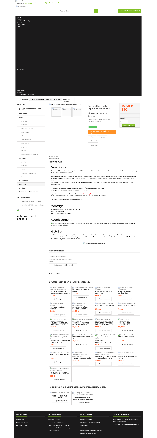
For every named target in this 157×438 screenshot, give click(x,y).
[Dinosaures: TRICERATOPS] (60, 353)
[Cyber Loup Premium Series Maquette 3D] (82, 320)
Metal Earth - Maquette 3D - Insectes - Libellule (59, 373)
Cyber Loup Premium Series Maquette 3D (80, 324)
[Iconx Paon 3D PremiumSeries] (128, 320)
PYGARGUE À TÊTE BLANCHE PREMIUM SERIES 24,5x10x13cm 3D (60, 342)
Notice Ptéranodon (57, 256)
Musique (22, 188)
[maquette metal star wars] (78, 1)
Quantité (123, 118)
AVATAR (21, 57)
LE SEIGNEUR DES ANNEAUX (24, 66)
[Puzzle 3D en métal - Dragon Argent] (82, 304)
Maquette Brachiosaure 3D (82, 338)
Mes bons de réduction (88, 433)
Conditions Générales (55, 422)
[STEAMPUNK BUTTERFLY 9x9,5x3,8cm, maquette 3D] (105, 320)
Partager (102, 137)
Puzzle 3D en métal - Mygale (58, 308)
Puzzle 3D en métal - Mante (80, 290)
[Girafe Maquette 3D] (128, 335)
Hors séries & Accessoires (28, 192)
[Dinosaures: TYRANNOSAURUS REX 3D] (82, 354)
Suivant (50, 123)
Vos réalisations (53, 431)
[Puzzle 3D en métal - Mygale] (60, 304)
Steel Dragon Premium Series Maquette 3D (59, 324)
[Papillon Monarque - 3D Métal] (128, 354)
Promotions (20, 420)
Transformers (24, 49)
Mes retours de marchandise (90, 422)
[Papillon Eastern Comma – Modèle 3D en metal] (105, 354)
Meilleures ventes (22, 422)
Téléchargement (54, 158)
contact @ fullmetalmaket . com (126, 425)
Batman (22, 33)
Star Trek (22, 45)
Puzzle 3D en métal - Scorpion (103, 292)
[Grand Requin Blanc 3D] (105, 303)
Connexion (28, 4)
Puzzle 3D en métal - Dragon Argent (80, 308)
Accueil (19, 19)
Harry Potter (21, 25)
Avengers (22, 30)
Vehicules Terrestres (27, 84)
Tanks (21, 80)
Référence (91, 113)
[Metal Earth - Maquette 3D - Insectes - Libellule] (60, 369)
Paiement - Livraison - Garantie (31, 201)
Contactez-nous (21, 425)
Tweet (92, 137)
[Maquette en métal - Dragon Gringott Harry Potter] (82, 394)
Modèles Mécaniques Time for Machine (30, 109)
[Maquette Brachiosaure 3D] (82, 335)
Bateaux (22, 76)
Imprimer (94, 145)
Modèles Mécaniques (24, 21)
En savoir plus (53, 156)
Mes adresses (85, 428)
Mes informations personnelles (91, 431)
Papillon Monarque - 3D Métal (128, 357)
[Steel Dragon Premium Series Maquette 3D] (60, 320)
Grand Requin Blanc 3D (104, 305)
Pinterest (93, 141)
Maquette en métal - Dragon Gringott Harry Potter (83, 399)
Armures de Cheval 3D (127, 305)
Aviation (22, 72)
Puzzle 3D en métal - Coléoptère (126, 292)
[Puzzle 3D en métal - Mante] (82, 288)
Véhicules (20, 69)
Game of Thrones (25, 37)
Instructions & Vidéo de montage (32, 205)
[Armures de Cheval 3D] (128, 303)
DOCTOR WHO (24, 53)
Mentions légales (54, 420)
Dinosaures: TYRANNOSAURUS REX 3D (81, 357)
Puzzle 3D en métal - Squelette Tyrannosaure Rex (60, 293)
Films (19, 27)
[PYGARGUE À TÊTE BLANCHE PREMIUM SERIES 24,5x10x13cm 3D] (60, 337)
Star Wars (20, 23)
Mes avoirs (84, 425)
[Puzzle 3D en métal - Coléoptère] (128, 289)
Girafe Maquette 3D (126, 337)
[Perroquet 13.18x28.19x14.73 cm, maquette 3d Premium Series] (105, 337)
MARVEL (21, 61)
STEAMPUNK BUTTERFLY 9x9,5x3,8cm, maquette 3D (104, 325)
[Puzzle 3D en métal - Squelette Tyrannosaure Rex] (60, 289)
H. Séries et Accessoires (25, 94)
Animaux (20, 93)
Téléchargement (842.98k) (63, 265)
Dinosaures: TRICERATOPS (60, 354)
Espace (21, 88)
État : (90, 116)
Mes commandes (86, 420)
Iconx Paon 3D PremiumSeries (124, 324)
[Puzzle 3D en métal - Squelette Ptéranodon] (56, 112)
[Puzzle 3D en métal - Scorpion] (105, 289)
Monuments (21, 91)
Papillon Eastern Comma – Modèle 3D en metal (105, 357)
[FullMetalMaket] (36, 11)
